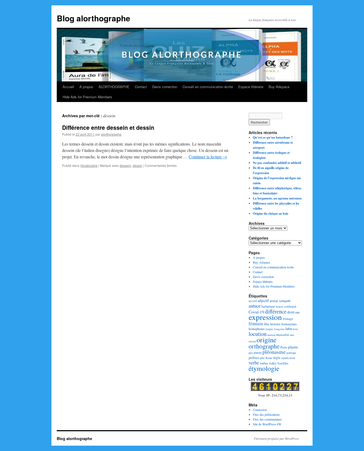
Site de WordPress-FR (267, 424)
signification (288, 358)
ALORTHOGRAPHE (114, 86)
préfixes (254, 357)
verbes (264, 363)
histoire (275, 323)
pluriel (258, 353)
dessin (137, 165)
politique (291, 353)
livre (295, 329)
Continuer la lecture (208, 156)
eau (297, 312)
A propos (86, 86)
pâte (262, 358)
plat (251, 353)
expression (265, 317)
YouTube (282, 363)
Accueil (68, 86)
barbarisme (268, 306)
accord (253, 301)
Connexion (260, 409)
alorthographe (111, 134)
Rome (269, 358)
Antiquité (284, 301)
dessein (125, 165)
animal (274, 301)
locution (257, 334)
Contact (141, 86)
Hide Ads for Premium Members (87, 96)
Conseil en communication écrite (208, 86)
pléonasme (274, 351)
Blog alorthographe (93, 18)
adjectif (263, 300)
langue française (275, 329)
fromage (288, 319)
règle (276, 357)
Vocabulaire (89, 165)
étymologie (264, 368)
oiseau (252, 341)
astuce (255, 305)
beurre (279, 306)
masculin (282, 334)
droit (290, 312)
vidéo (272, 363)
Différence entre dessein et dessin (108, 127)
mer (292, 335)
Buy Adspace (279, 86)
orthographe (264, 346)
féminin (256, 323)
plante (293, 347)
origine (267, 339)
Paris (283, 347)
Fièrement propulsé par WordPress (276, 438)
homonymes (289, 324)
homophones (257, 329)
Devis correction (164, 86)
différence (275, 311)
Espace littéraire (250, 86)
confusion (290, 306)
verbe (254, 362)
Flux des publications (266, 414)
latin (288, 328)
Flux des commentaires (267, 419)
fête (266, 323)
